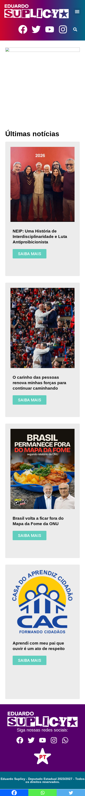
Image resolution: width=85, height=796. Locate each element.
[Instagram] (63, 29)
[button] (77, 11)
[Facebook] (22, 29)
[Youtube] (49, 29)
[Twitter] (36, 29)
